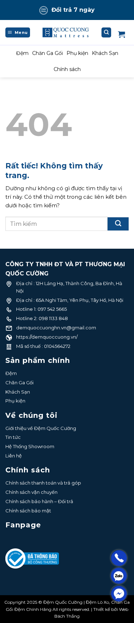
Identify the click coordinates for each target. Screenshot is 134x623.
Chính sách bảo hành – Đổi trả (39, 501)
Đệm (22, 53)
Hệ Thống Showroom (29, 446)
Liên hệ (13, 456)
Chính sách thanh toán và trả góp (43, 483)
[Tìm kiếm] (106, 32)
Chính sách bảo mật (28, 510)
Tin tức (13, 437)
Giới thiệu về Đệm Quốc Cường (40, 428)
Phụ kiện (77, 53)
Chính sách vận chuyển (31, 492)
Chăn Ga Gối (47, 53)
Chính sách (67, 69)
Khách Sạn (105, 53)
